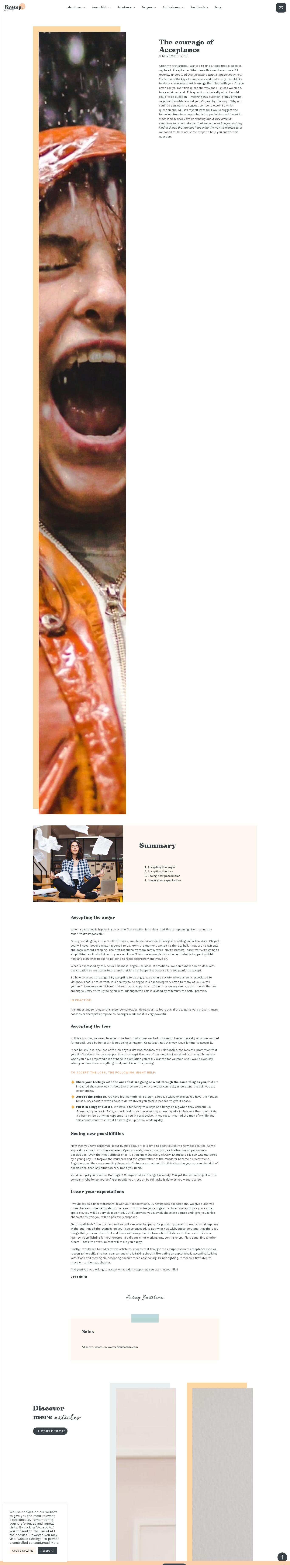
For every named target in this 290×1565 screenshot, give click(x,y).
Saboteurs (124, 7)
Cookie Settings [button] (22, 1550)
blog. (218, 7)
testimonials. (200, 7)
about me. (74, 7)
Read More (50, 1543)
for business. (172, 7)
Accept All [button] (47, 1550)
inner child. (99, 7)
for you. (147, 7)
